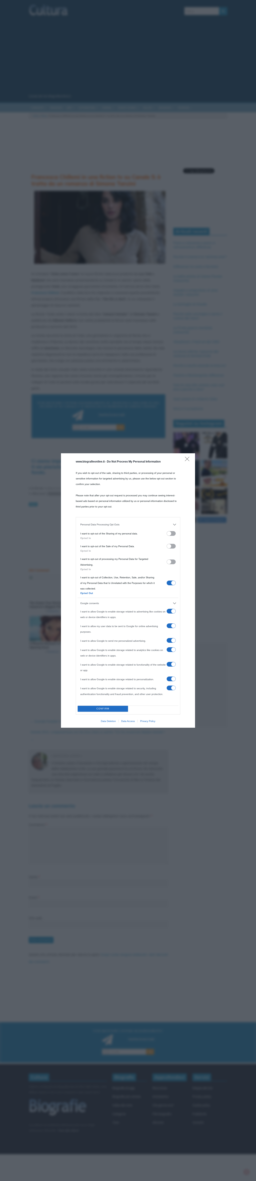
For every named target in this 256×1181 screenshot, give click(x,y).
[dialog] (128, 590)
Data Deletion (108, 721)
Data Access (128, 721)
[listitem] (128, 524)
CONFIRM (102, 708)
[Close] (188, 460)
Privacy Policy (147, 721)
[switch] (171, 533)
